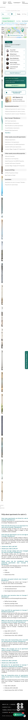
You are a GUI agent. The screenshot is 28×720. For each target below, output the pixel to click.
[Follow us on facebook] (18, 704)
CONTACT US (6, 707)
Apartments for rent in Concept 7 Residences (15, 182)
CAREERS (12, 704)
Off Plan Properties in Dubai (11, 172)
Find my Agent (4, 2)
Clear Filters (18, 21)
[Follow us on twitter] (21, 704)
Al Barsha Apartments (10, 139)
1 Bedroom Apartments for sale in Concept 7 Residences (15, 109)
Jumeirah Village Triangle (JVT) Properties (15, 165)
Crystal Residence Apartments (12, 128)
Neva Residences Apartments (12, 123)
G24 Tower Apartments (10, 121)
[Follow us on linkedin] (18, 707)
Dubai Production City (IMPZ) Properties (14, 161)
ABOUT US (5, 704)
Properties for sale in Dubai (11, 184)
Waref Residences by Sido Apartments (14, 125)
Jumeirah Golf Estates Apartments (13, 146)
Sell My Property (10, 2)
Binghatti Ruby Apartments (11, 130)
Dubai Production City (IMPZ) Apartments (15, 144)
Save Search (25, 21)
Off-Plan (24, 14)
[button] (5, 14)
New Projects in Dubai (10, 175)
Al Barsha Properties (10, 156)
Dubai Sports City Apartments (12, 142)
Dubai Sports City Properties (11, 158)
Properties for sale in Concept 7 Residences (15, 113)
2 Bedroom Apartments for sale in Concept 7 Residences (15, 111)
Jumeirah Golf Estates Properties (13, 163)
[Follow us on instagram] (21, 707)
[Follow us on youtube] (18, 709)
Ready (18, 14)
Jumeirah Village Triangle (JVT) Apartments (15, 149)
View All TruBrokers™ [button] (15, 72)
